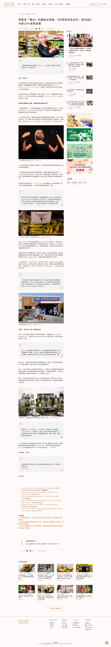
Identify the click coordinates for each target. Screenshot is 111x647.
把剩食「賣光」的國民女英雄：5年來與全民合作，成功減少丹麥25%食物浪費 (46, 597)
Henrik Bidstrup (45, 237)
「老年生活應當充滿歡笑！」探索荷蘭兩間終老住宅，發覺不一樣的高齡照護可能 (80, 50)
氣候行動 (25, 573)
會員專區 (104, 4)
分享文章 (32, 28)
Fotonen (39, 324)
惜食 (69, 182)
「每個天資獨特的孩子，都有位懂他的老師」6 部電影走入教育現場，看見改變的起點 (76, 64)
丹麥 (85, 182)
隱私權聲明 (55, 642)
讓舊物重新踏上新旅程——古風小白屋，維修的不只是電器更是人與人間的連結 (76, 78)
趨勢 (80, 55)
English (52, 627)
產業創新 (76, 55)
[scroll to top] (106, 642)
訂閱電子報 (88, 629)
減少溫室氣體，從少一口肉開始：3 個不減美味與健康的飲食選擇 (26, 576)
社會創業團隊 (75, 623)
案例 (26, 28)
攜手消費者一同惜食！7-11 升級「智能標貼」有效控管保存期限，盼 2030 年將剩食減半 (46, 576)
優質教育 (70, 69)
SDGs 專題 (64, 625)
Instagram (89, 627)
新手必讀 (64, 623)
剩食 (80, 182)
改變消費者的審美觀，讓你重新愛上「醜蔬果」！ (84, 596)
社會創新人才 (75, 625)
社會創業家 (26, 594)
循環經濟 (76, 82)
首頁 (19, 14)
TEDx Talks (37, 160)
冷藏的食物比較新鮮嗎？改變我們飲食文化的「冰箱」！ (64, 596)
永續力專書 (64, 627)
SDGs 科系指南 (76, 627)
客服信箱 (87, 623)
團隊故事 (52, 623)
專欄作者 (52, 625)
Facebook (89, 625)
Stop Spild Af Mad (55, 417)
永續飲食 (33, 14)
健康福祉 (71, 55)
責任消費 (70, 94)
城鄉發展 (83, 573)
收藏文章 (49, 28)
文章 (23, 14)
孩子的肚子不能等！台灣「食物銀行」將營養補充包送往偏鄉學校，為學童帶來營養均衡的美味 (76, 103)
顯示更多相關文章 (55, 608)
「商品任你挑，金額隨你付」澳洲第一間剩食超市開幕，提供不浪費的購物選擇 (84, 576)
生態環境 (27, 14)
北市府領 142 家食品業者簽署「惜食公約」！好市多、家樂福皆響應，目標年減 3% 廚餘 (64, 576)
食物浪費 (74, 182)
